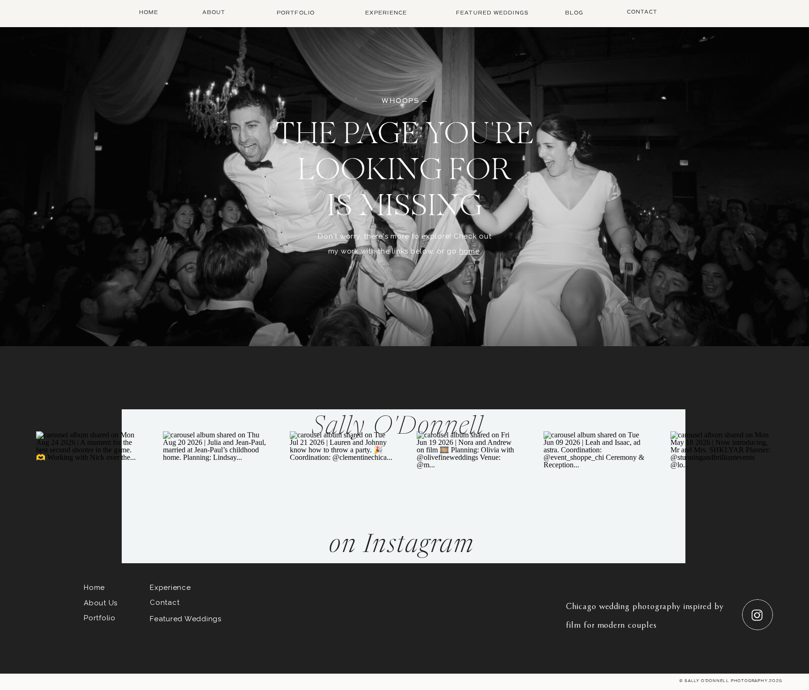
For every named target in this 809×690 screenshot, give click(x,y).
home (469, 251)
